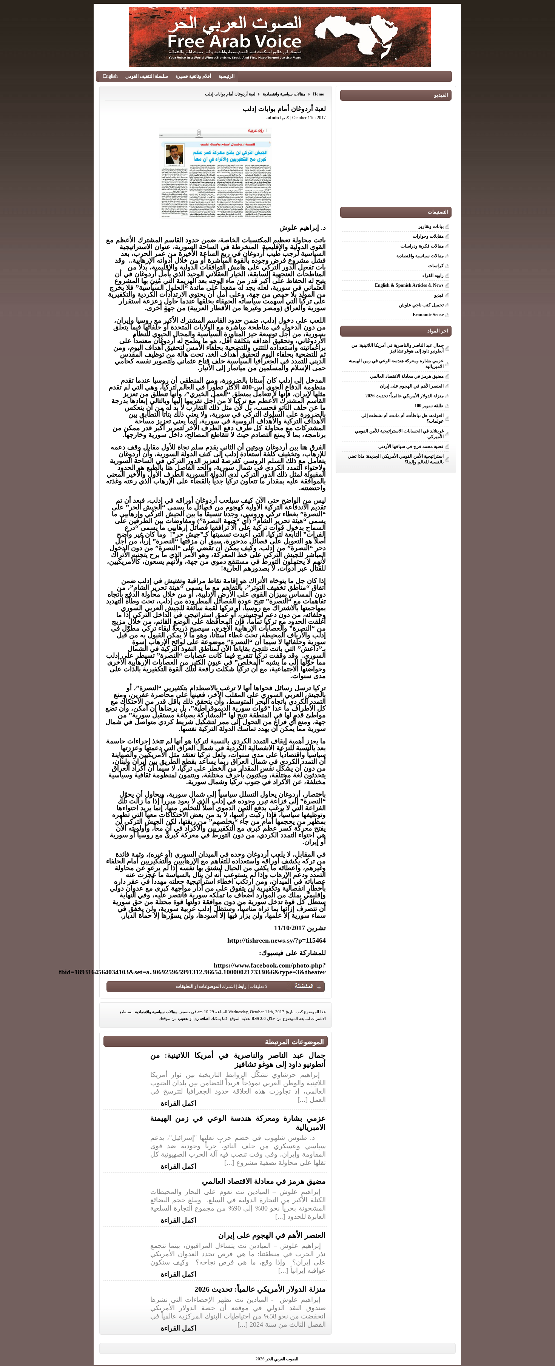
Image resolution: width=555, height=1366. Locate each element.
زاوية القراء (433, 275)
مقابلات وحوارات (428, 236)
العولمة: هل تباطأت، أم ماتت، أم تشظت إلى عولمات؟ (402, 418)
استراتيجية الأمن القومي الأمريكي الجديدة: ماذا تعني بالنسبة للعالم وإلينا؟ (396, 459)
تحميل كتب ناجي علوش (421, 305)
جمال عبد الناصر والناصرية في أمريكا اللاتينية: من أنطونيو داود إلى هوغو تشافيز (398, 348)
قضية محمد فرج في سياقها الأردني (411, 446)
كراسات (436, 265)
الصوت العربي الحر (282, 1359)
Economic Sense (428, 314)
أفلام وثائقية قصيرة (193, 76)
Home (318, 94)
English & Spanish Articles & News (409, 285)
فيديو (439, 295)
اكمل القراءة (178, 1103)
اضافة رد (202, 1018)
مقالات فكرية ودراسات (422, 246)
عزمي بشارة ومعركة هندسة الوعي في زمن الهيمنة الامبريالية (396, 363)
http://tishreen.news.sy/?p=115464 (276, 940)
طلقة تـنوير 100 (429, 405)
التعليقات (184, 986)
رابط (242, 986)
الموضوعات (210, 986)
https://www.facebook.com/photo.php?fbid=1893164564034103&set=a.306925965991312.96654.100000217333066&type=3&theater (192, 968)
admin (273, 117)
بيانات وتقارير (431, 226)
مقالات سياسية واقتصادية (284, 94)
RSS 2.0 (258, 1018)
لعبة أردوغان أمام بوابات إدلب (230, 94)
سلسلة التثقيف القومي (146, 76)
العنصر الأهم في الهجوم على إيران (272, 1235)
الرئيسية (226, 76)
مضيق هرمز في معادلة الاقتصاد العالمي (264, 1181)
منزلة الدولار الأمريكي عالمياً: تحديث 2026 (260, 1289)
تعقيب (183, 1018)
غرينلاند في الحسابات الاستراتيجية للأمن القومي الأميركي (399, 433)
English (110, 76)
